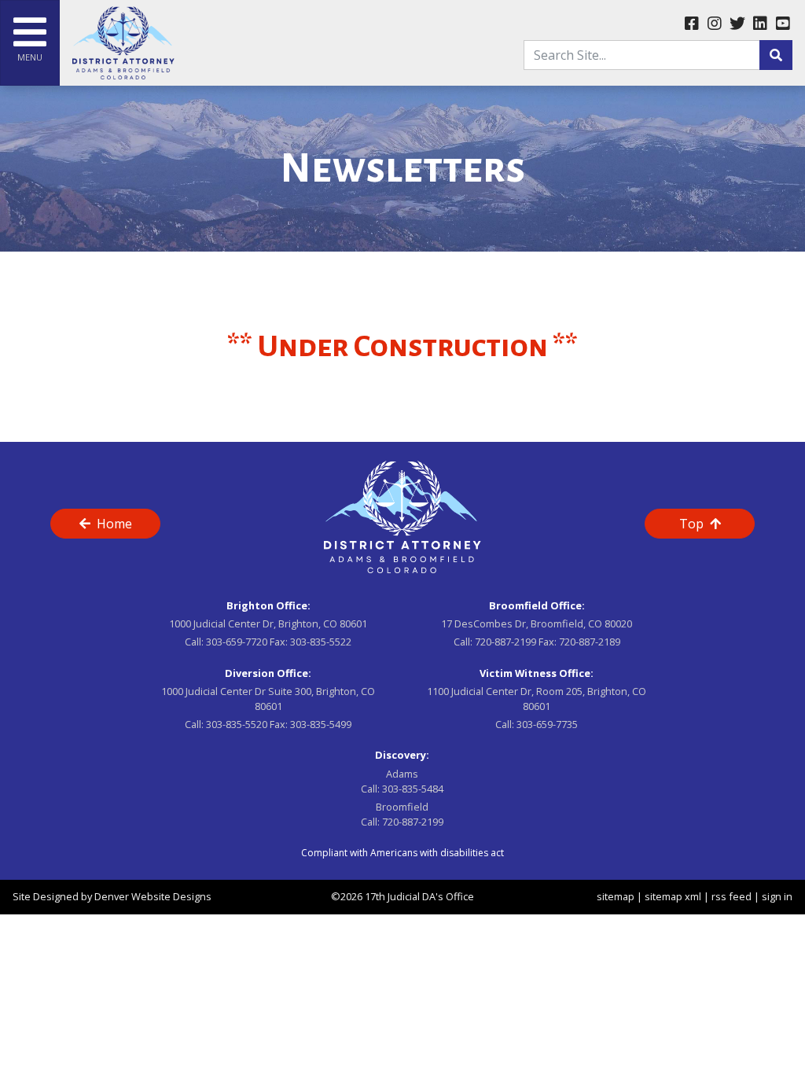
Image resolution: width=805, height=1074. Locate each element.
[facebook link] (691, 24)
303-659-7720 (236, 641)
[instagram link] (714, 24)
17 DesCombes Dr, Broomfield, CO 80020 (536, 623)
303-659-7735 (547, 724)
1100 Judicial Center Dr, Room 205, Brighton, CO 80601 (536, 698)
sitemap (615, 896)
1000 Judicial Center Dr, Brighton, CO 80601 (268, 623)
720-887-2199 (505, 641)
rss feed (731, 896)
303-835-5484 (412, 789)
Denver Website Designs (152, 896)
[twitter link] (737, 24)
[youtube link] (782, 24)
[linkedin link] (760, 24)
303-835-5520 (236, 724)
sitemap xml (673, 896)
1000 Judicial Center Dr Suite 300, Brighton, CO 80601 (268, 698)
